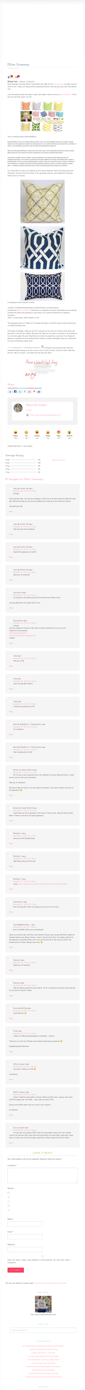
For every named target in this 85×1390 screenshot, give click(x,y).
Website (11, 1244)
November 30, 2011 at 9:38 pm (25, 1130)
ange (29, 410)
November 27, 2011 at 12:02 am (25, 750)
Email (11, 1232)
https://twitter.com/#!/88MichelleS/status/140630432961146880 (42, 884)
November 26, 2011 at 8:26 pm (24, 681)
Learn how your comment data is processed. (50, 1283)
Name (11, 1219)
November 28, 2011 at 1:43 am (24, 927)
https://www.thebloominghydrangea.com (45, 415)
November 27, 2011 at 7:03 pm (24, 904)
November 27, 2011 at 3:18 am (24, 859)
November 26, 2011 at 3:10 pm (24, 491)
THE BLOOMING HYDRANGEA (42, 14)
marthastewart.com (17, 347)
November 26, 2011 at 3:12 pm (24, 549)
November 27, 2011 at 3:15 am (24, 836)
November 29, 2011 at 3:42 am (24, 1011)
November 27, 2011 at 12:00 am (25, 727)
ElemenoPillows (65, 94)
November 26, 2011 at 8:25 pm (24, 658)
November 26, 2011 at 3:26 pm (24, 572)
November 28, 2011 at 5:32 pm (24, 985)
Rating (11, 1188)
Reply (11, 511)
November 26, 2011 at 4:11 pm (24, 595)
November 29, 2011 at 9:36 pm (24, 1033)
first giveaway (58, 84)
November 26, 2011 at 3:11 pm (24, 527)
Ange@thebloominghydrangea (32, 347)
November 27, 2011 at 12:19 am (25, 810)
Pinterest (43, 347)
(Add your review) (58, 460)
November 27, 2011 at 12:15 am (25, 772)
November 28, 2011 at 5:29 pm (24, 962)
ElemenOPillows (25, 310)
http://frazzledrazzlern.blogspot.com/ (22, 635)
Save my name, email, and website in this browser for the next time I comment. (39, 1261)
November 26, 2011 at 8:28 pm (24, 704)
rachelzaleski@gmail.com (18, 633)
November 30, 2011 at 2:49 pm (24, 1094)
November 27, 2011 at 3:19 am (24, 881)
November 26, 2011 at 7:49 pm (24, 623)
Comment (12, 1165)
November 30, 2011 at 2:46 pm (24, 1067)
